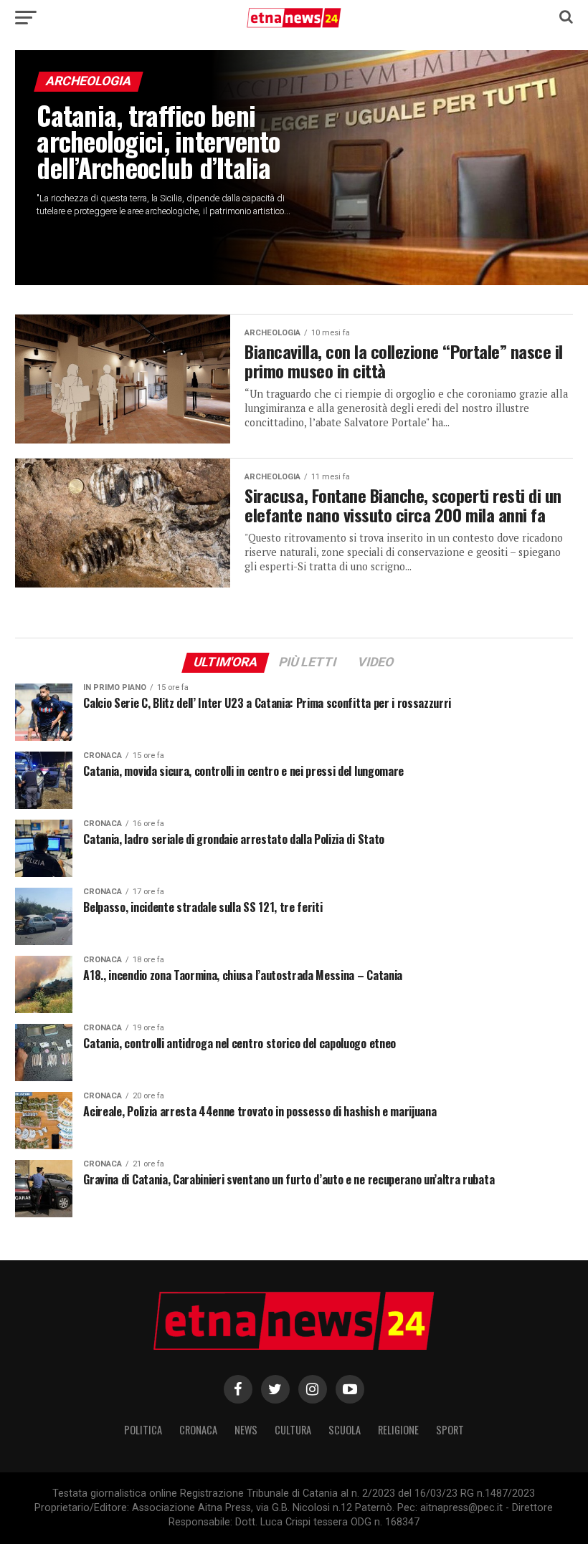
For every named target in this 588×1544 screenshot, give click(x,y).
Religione (398, 1429)
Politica (143, 1429)
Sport (450, 1429)
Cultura (293, 1429)
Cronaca (198, 1429)
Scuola (344, 1429)
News (245, 1429)
